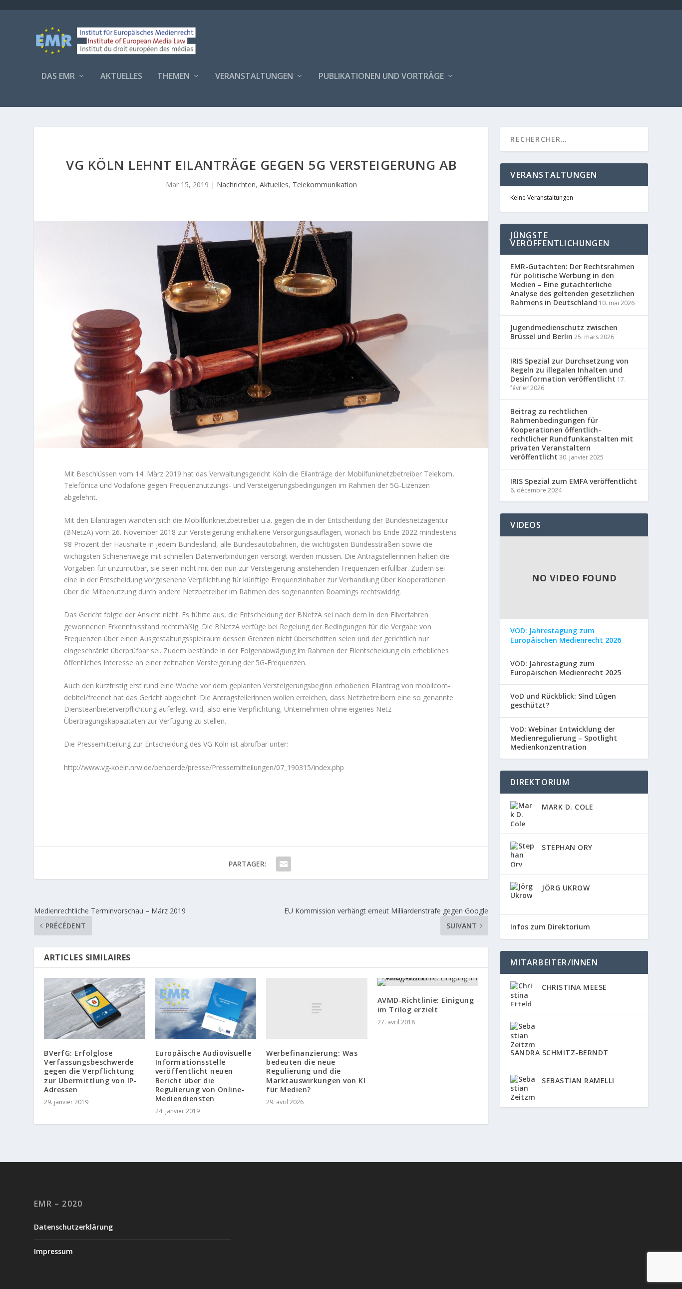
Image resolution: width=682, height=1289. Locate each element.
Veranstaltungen (254, 76)
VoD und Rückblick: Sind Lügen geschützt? (563, 701)
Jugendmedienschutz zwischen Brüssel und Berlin (564, 332)
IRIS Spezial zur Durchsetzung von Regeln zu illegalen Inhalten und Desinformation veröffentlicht (569, 370)
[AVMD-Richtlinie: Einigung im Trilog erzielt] (428, 982)
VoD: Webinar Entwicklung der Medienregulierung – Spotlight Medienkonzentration (563, 738)
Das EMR (58, 76)
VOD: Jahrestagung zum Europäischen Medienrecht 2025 (565, 668)
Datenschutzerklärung (73, 1227)
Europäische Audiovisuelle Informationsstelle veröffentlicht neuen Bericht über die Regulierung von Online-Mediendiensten (203, 1075)
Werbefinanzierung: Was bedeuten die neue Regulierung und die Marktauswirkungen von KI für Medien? (315, 1071)
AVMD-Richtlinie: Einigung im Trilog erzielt (425, 1004)
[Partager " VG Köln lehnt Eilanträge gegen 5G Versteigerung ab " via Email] (284, 864)
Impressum (53, 1251)
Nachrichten (236, 184)
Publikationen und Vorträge (381, 76)
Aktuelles (121, 76)
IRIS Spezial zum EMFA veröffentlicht (573, 481)
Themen (173, 76)
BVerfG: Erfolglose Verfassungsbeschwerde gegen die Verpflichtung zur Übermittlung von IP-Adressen (90, 1071)
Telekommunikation (325, 184)
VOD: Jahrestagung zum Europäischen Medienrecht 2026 (565, 635)
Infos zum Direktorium (550, 926)
